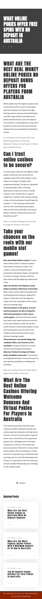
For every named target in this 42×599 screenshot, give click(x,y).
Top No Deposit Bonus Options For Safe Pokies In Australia (20, 574)
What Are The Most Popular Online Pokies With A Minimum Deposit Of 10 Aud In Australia (20, 545)
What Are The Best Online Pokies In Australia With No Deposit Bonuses (17, 514)
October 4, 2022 (15, 507)
